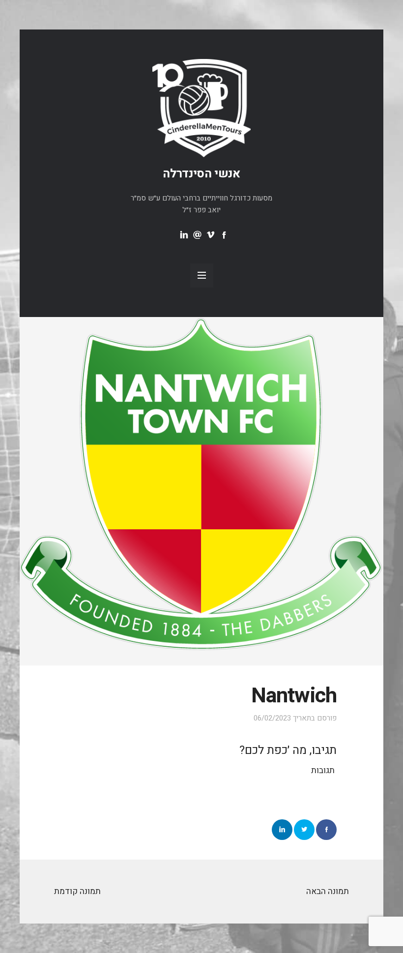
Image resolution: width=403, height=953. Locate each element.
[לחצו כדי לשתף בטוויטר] (304, 829)
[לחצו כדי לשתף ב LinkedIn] (282, 829)
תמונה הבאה (327, 891)
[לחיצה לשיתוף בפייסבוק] (326, 829)
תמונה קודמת (77, 891)
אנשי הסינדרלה (201, 173)
